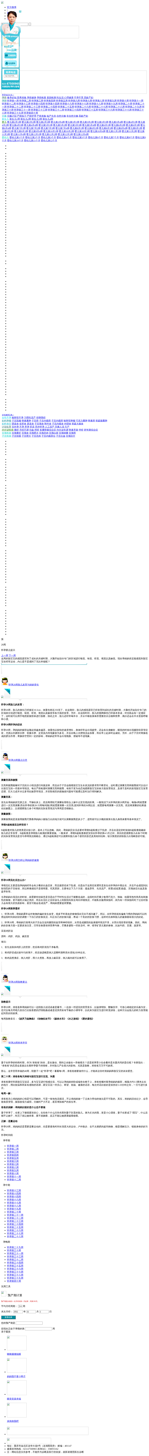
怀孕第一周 (13, 100)
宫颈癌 (72, 433)
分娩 (4, 116)
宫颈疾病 (6, 433)
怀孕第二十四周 (49, 107)
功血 (31, 430)
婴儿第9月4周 (36, 131)
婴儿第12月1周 (33, 134)
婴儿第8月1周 (77, 128)
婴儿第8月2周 (92, 128)
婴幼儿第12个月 (49, 140)
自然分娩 (61, 116)
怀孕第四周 (49, 100)
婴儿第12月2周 (49, 134)
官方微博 (11, 7)
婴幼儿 (5, 137)
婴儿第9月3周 (21, 131)
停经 (81, 430)
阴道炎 (15, 423)
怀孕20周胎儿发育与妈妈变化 (24, 684)
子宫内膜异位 (48, 436)
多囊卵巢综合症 (48, 430)
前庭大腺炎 (77, 423)
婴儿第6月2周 (118, 125)
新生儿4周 (48, 119)
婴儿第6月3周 (133, 125)
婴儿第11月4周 (18, 134)
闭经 (36, 430)
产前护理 (31, 116)
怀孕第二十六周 (83, 107)
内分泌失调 (62, 430)
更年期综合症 (91, 430)
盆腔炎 (22, 423)
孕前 (4, 97)
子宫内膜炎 (58, 423)
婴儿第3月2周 (87, 122)
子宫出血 (60, 436)
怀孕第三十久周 (15, 113)
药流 (32, 427)
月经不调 (24, 430)
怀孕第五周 (62, 100)
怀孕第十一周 (136, 100)
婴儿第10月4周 (97, 131)
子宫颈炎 (39, 423)
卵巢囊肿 (26, 420)
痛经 (16, 430)
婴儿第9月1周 (135, 128)
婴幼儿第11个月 (32, 140)
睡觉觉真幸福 (14, 1399)
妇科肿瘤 (6, 420)
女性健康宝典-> (8, 415)
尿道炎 (30, 423)
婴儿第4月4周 (31, 125)
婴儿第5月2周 (60, 125)
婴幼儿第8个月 (127, 137)
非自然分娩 (72, 116)
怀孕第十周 (123, 100)
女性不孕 (6, 417)
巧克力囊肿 (81, 420)
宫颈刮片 (70, 436)
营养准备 (22, 97)
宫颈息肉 (43, 433)
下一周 (12, 655)
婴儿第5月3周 (75, 125)
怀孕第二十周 (125, 103)
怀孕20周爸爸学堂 (18, 1042)
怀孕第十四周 (38, 103)
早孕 (27, 427)
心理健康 (68, 97)
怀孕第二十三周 (32, 107)
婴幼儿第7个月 (111, 137)
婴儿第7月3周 (48, 128)
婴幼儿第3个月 (48, 137)
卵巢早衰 (73, 430)
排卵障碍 (41, 417)
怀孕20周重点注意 (18, 760)
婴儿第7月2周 (33, 128)
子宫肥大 (26, 436)
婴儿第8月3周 (106, 128)
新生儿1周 (14, 119)
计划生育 (6, 427)
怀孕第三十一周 (22, 110)
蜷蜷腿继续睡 (14, 1354)
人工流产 (50, 427)
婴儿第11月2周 (129, 131)
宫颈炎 (25, 433)
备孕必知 (12, 97)
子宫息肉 (36, 436)
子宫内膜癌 (45, 420)
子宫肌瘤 (16, 420)
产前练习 (21, 116)
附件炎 (47, 423)
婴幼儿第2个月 (32, 137)
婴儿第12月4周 (81, 134)
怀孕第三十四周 (73, 110)
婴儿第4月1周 (131, 122)
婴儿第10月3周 (82, 131)
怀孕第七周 (86, 100)
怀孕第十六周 (67, 103)
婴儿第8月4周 (121, 128)
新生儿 (5, 119)
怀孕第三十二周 (56, 110)
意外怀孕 (40, 427)
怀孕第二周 (25, 100)
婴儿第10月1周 (50, 131)
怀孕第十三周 (23, 103)
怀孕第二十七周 (100, 107)
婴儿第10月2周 (66, 131)
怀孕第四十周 (31, 113)
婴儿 (4, 122)
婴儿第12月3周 (65, 134)
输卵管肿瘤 (69, 420)
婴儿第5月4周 (89, 125)
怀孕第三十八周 (15, 1275)
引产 (67, 427)
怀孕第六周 (74, 100)
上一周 (4, 655)
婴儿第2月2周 (29, 122)
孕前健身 (31, 97)
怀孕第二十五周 (66, 107)
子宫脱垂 (16, 436)
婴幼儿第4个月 (64, 137)
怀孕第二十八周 (116, 107)
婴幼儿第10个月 (15, 140)
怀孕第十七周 (82, 103)
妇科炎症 (6, 423)
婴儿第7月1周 (19, 128)
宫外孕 (15, 427)
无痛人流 (60, 427)
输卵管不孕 (17, 417)
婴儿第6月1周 (104, 125)
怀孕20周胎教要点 (18, 982)
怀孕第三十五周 (90, 110)
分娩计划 (12, 116)
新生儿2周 (26, 119)
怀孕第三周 (37, 100)
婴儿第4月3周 (16, 125)
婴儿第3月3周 (101, 122)
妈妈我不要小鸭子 (16, 1376)
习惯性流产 (30, 417)
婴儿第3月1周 (72, 122)
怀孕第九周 (111, 100)
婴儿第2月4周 (58, 122)
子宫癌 (35, 420)
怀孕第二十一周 (15, 1215)
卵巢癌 (91, 420)
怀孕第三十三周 (39, 110)
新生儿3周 (37, 119)
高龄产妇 (88, 97)
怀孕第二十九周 (133, 107)
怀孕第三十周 (14, 1250)
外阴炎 (67, 423)
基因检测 (52, 97)
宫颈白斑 (53, 433)
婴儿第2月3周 (43, 122)
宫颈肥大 (34, 433)
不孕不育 (79, 97)
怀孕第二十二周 (15, 107)
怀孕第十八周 (96, 103)
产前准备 (41, 116)
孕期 (4, 100)
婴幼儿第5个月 (79, 137)
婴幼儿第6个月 (95, 137)
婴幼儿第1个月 (17, 137)
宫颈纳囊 (63, 433)
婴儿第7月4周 (62, 128)
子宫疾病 (6, 436)
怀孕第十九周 (111, 103)
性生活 (60, 97)
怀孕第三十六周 (107, 110)
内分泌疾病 (8, 430)
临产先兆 (51, 116)
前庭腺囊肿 (101, 420)
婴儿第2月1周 (14, 122)
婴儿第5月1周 (46, 125)
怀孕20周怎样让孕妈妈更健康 (24, 860)
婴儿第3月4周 (116, 122)
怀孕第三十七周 (123, 110)
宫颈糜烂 (16, 433)
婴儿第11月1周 (113, 131)
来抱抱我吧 (13, 1421)
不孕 (22, 427)
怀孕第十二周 (9, 103)
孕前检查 (41, 97)
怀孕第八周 (98, 100)
